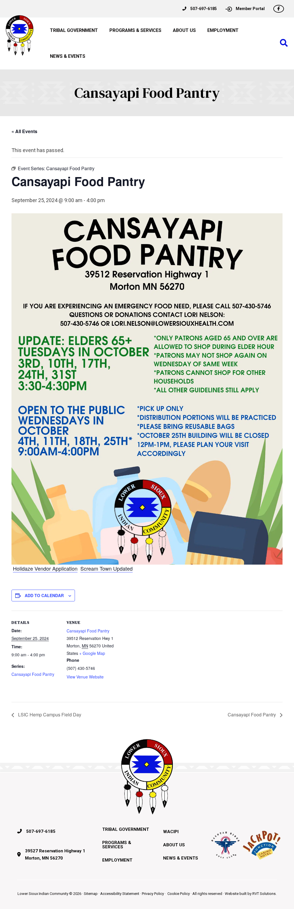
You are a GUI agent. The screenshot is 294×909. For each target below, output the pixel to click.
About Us (174, 844)
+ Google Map (92, 653)
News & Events (180, 858)
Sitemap (91, 893)
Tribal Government (125, 829)
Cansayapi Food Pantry (32, 674)
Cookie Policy (178, 893)
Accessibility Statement (119, 893)
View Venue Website (85, 677)
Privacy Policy (153, 893)
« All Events (24, 131)
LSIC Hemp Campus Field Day (49, 714)
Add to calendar (44, 595)
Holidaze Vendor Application (45, 568)
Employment (117, 860)
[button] (284, 43)
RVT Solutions (264, 893)
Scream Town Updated (106, 568)
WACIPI (171, 831)
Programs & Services (116, 844)
